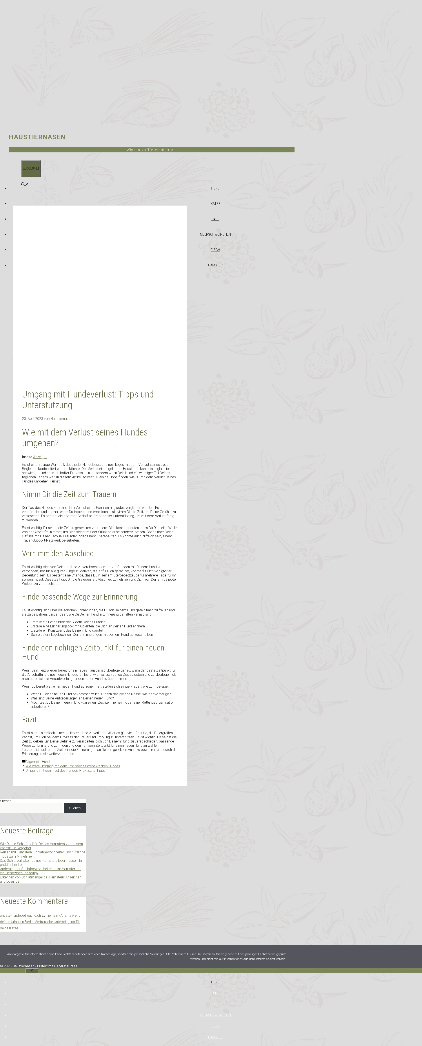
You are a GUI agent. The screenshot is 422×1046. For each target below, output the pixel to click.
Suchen (5, 801)
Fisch (215, 249)
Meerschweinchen (215, 234)
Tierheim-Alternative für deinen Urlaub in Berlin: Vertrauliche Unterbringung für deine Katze (41, 921)
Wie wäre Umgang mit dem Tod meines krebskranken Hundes (72, 766)
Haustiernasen (37, 137)
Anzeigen (40, 457)
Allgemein (32, 762)
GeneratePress (65, 966)
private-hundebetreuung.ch (20, 915)
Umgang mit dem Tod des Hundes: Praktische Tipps (65, 770)
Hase (215, 219)
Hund (215, 188)
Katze (215, 203)
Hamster (215, 265)
